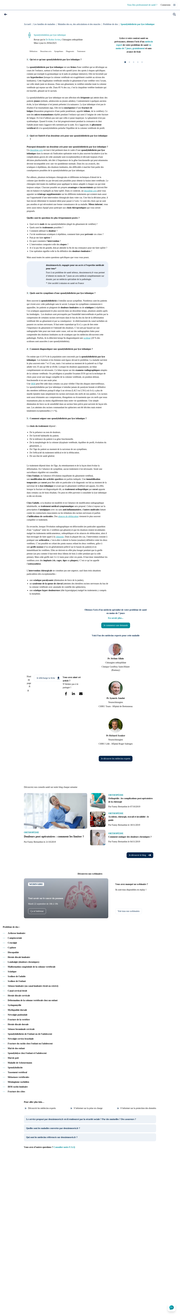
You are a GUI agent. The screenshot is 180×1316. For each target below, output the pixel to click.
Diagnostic (70, 51)
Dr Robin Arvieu (53, 39)
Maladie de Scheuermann (20, 1063)
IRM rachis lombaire (18, 1087)
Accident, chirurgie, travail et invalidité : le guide (128, 818)
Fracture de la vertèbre (19, 1019)
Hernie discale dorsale (18, 1024)
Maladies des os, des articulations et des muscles (79, 24)
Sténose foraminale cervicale (21, 1029)
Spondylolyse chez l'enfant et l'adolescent (27, 1053)
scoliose (87, 338)
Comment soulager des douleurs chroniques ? (130, 837)
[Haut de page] (28, 690)
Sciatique (12, 971)
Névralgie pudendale (17, 1015)
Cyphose (12, 947)
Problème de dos (110, 24)
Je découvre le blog (137, 855)
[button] (5, 14)
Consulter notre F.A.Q (64, 1147)
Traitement (81, 51)
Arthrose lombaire (16, 933)
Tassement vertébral (17, 1072)
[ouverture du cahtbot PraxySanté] (172, 1307)
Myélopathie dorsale (17, 1010)
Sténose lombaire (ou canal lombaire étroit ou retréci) (33, 986)
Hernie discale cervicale (19, 995)
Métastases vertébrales (18, 1077)
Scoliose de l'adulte (17, 976)
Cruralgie (12, 943)
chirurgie (60, 536)
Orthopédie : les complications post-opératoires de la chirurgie (130, 800)
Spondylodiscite (15, 1067)
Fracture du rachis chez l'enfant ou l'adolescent (30, 1043)
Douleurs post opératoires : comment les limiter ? (54, 836)
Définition (33, 51)
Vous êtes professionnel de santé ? (142, 5)
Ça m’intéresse (37, 911)
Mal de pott (13, 1058)
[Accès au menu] (174, 5)
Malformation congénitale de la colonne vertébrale (31, 967)
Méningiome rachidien (18, 1082)
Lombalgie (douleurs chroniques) (23, 962)
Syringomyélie (14, 1005)
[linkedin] (73, 694)
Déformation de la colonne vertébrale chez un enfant (33, 1000)
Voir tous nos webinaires (129, 911)
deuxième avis (36, 150)
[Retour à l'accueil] (9, 5)
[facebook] (66, 694)
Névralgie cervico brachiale (21, 1039)
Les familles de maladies (44, 24)
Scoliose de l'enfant (17, 981)
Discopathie (13, 952)
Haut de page (29, 679)
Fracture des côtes (16, 1091)
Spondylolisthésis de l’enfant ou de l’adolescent (30, 1034)
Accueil (27, 24)
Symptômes (58, 51)
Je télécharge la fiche (46, 678)
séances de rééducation (68, 516)
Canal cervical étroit (17, 991)
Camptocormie (15, 938)
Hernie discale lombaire (19, 957)
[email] (81, 694)
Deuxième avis (45, 51)
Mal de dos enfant (16, 1048)
